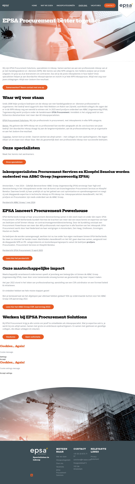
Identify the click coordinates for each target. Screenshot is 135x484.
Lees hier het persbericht (17, 258)
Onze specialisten (14, 162)
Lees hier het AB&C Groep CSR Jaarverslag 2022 (28, 307)
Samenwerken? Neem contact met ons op (25, 87)
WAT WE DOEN (47, 5)
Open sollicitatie (32, 337)
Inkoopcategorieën (63, 460)
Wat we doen (61, 456)
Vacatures (10, 337)
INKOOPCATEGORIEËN (66, 5)
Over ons (59, 463)
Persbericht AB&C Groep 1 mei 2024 (19, 202)
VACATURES (96, 5)
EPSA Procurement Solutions (61, 472)
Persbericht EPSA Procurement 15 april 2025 (23, 250)
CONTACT (110, 5)
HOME (34, 5)
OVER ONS (83, 5)
